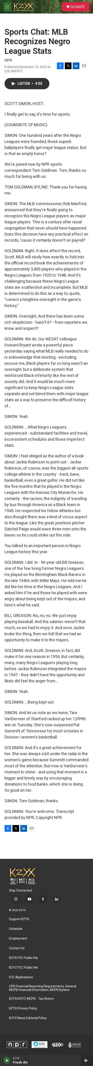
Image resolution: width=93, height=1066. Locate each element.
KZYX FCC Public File (23, 958)
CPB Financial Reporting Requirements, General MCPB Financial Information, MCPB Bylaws (42, 988)
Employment (18, 938)
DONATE (77, 7)
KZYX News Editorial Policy (28, 1018)
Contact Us (17, 948)
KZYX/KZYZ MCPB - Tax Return (31, 998)
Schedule (15, 929)
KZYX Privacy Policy (23, 1008)
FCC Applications (21, 977)
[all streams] (87, 1060)
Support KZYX (19, 919)
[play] (7, 1060)
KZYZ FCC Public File (23, 967)
